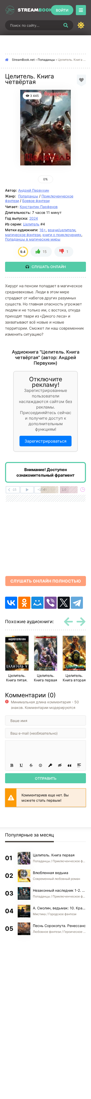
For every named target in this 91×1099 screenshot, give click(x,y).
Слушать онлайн (49, 267)
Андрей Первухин (33, 190)
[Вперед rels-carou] (81, 622)
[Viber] (50, 603)
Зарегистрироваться (45, 441)
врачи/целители (61, 230)
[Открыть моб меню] (81, 10)
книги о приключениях (61, 235)
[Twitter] (64, 603)
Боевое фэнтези (36, 200)
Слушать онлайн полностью (45, 581)
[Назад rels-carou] (68, 622)
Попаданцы (46, 60)
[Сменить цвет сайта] (81, 25)
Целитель (31, 224)
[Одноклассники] (24, 603)
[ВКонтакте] (11, 603)
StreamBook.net (23, 60)
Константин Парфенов (39, 207)
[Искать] (65, 25)
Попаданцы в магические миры (32, 239)
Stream (33, 10)
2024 (33, 218)
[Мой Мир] (37, 603)
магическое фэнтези (22, 235)
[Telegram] (77, 603)
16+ (42, 230)
